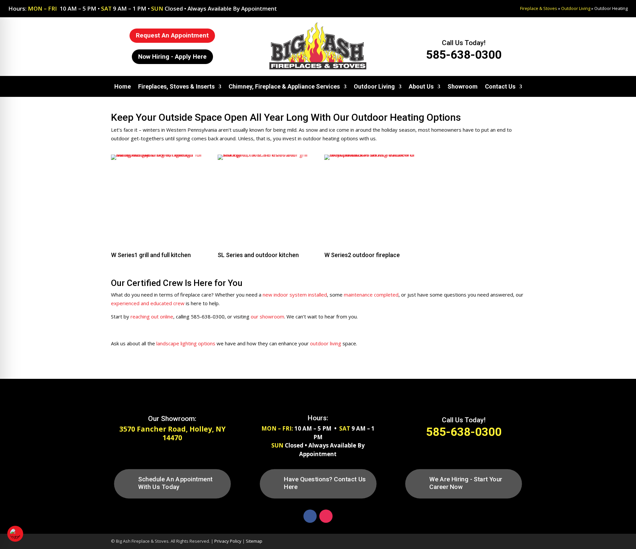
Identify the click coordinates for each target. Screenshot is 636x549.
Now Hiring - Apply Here (172, 56)
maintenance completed (371, 294)
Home (122, 86)
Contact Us (500, 86)
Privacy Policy (227, 541)
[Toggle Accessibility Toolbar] (15, 533)
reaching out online (152, 316)
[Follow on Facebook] (310, 516)
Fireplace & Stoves (538, 8)
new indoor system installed (295, 294)
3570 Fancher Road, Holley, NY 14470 (172, 433)
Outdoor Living (575, 8)
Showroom (463, 86)
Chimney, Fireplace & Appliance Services (284, 86)
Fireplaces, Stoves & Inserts (176, 86)
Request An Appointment (172, 35)
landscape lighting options (185, 343)
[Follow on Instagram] (326, 516)
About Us (421, 86)
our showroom (266, 316)
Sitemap (254, 541)
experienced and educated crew (148, 303)
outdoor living (325, 343)
